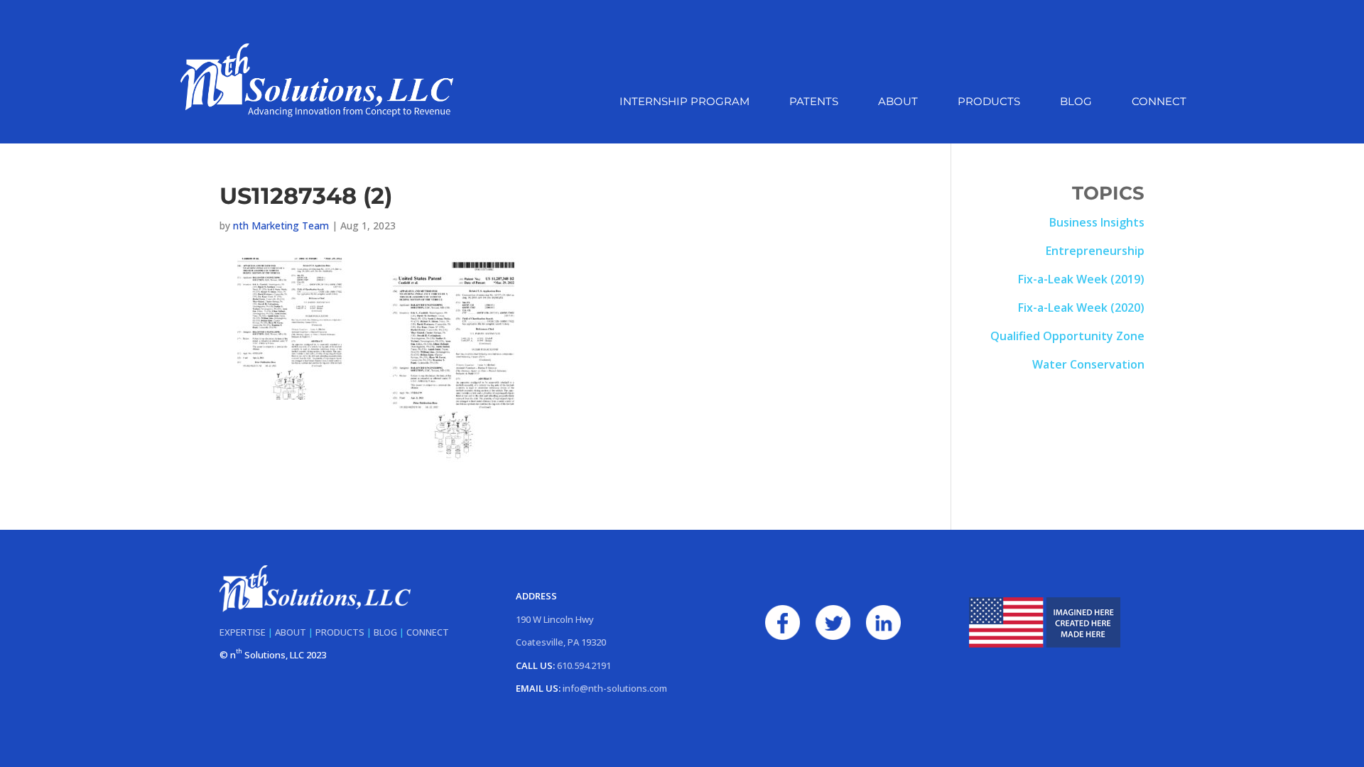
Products (989, 102)
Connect (1159, 102)
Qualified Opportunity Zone (1067, 336)
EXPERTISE (243, 632)
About (898, 102)
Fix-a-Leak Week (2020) (1081, 307)
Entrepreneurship (1095, 251)
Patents (813, 102)
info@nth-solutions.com (615, 688)
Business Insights (1096, 222)
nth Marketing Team (281, 225)
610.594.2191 (584, 665)
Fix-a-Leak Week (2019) (1081, 279)
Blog (1076, 102)
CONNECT (427, 632)
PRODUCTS (339, 632)
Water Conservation (1088, 364)
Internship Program (684, 102)
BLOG (385, 632)
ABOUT (290, 632)
